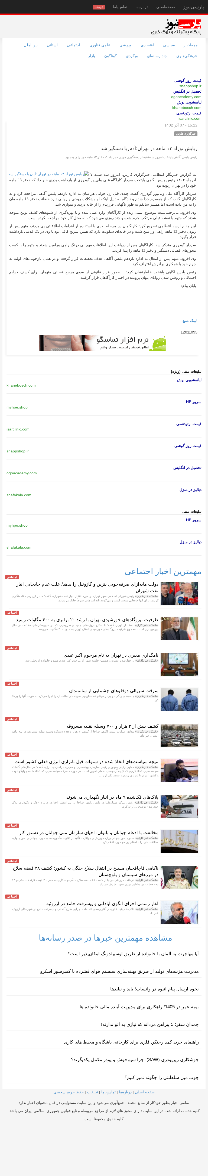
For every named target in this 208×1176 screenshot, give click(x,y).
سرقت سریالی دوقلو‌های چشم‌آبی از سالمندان (113, 690)
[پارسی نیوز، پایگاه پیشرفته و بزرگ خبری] (176, 27)
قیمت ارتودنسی (189, 113)
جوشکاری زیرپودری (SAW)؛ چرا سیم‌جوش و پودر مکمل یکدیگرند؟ (135, 1059)
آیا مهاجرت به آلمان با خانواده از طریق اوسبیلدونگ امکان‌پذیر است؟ (133, 953)
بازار (91, 56)
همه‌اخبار (190, 45)
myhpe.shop (17, 407)
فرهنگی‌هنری (186, 56)
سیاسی (169, 45)
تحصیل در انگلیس (187, 91)
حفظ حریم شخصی (68, 1092)
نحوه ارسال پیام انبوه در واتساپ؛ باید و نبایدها (154, 989)
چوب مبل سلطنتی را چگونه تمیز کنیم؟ (162, 1077)
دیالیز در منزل (191, 489)
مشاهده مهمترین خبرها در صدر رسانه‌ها (105, 937)
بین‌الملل (31, 45)
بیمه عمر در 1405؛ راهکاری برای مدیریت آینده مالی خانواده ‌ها (139, 1006)
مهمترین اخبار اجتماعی (163, 571)
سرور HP (194, 402)
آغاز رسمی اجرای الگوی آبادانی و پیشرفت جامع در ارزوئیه (102, 903)
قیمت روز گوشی (188, 80)
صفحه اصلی (145, 1092)
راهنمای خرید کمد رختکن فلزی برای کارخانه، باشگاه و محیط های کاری (131, 1042)
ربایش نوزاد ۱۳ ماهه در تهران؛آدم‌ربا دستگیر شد (149, 148)
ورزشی (125, 45)
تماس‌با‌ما (120, 7)
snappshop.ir (190, 86)
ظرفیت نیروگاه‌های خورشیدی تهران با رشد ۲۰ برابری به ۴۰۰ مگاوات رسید (87, 619)
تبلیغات (92, 1092)
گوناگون (110, 56)
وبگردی (132, 56)
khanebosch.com (187, 107)
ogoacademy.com (186, 97)
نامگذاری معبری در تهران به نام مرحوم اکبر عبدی (111, 655)
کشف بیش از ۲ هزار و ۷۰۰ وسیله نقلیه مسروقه (112, 726)
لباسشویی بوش (189, 102)
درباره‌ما (141, 7)
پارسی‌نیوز (193, 6)
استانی (52, 45)
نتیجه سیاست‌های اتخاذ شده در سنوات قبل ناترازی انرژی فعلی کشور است (86, 761)
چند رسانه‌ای (157, 56)
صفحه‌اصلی (165, 7)
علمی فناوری (99, 45)
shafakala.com (18, 495)
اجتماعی (73, 45)
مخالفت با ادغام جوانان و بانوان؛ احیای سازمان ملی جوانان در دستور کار (88, 832)
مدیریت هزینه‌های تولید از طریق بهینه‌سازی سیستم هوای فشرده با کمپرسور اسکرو (119, 971)
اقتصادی (147, 45)
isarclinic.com (190, 118)
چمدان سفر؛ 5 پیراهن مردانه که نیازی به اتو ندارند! (150, 1024)
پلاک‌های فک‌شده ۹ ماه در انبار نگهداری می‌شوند (112, 797)
